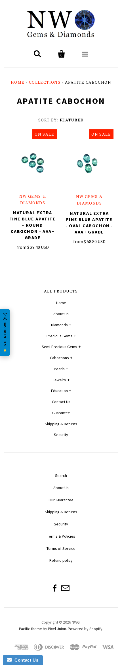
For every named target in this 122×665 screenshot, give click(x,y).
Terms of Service (61, 548)
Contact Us (61, 401)
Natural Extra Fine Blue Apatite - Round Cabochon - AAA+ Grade (32, 225)
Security (61, 434)
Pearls (59, 368)
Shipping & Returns (61, 423)
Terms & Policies (61, 536)
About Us (61, 313)
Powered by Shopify (85, 628)
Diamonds (59, 324)
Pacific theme (30, 628)
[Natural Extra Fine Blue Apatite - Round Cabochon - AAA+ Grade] (33, 163)
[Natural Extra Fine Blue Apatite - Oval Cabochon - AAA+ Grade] (89, 163)
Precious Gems (59, 335)
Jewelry (59, 379)
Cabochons (59, 357)
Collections (44, 82)
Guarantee (61, 412)
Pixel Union (57, 628)
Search (61, 475)
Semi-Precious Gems (59, 346)
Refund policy (61, 560)
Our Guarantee (61, 499)
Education (59, 390)
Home (18, 82)
